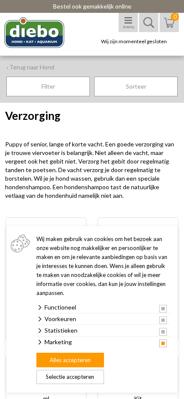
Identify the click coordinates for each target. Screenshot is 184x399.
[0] (169, 26)
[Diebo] (41, 32)
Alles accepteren (70, 360)
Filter (48, 86)
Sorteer (136, 86)
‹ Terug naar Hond (30, 67)
